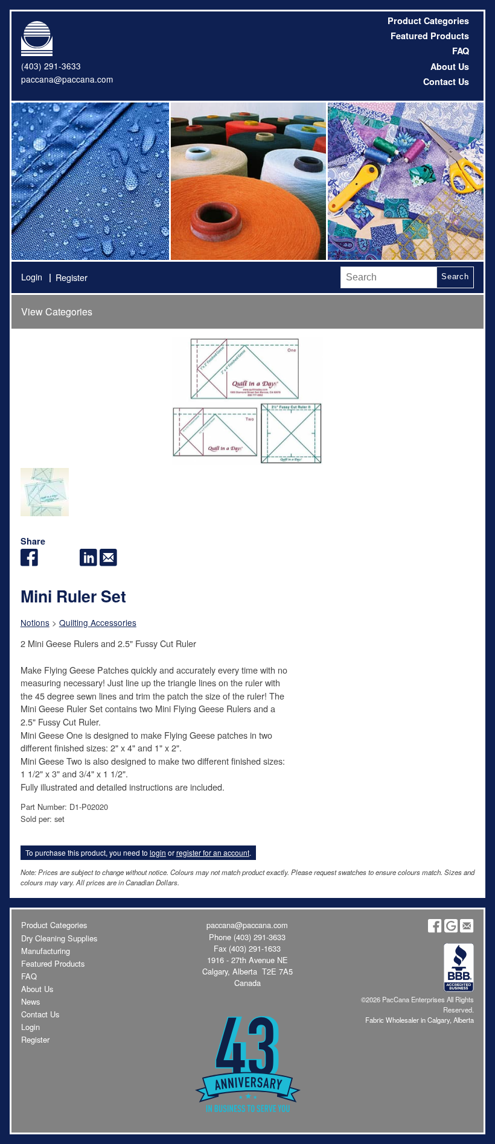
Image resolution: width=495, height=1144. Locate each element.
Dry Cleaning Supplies (59, 938)
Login (31, 276)
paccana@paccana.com (67, 79)
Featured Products (430, 36)
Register (72, 277)
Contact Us (446, 81)
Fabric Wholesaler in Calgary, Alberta (419, 1020)
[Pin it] (68, 562)
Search (455, 276)
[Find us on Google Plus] (451, 929)
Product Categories (428, 20)
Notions (35, 622)
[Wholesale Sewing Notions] (404, 181)
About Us (449, 66)
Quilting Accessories (97, 622)
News (30, 1001)
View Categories (56, 311)
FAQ (460, 51)
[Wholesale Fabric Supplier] (89, 181)
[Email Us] (466, 929)
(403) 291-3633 (51, 66)
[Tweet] (49, 562)
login (158, 852)
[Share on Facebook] (29, 562)
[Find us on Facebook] (434, 929)
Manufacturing (45, 950)
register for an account (212, 852)
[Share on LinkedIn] (88, 562)
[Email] (108, 562)
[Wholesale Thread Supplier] (247, 181)
